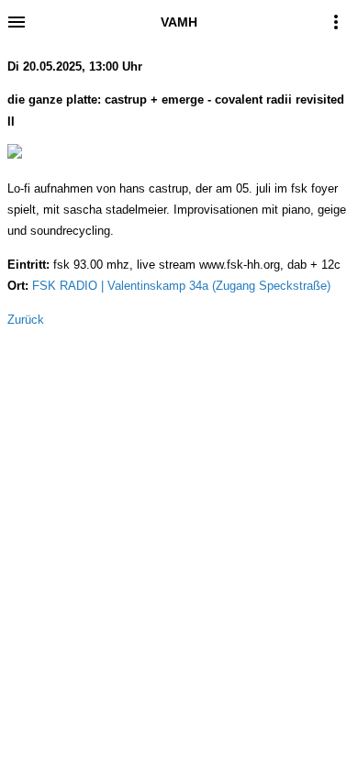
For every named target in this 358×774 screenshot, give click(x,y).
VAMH (179, 22)
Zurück (25, 319)
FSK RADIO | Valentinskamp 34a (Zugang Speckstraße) (181, 286)
